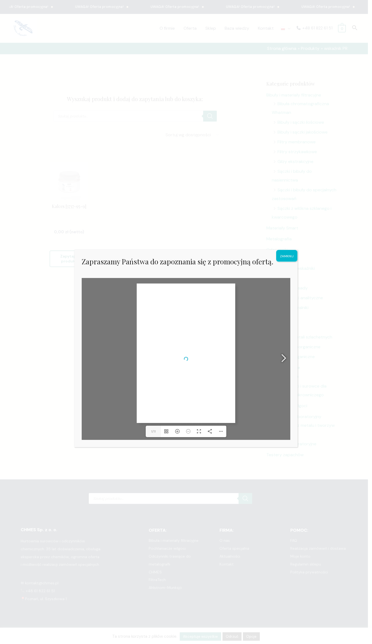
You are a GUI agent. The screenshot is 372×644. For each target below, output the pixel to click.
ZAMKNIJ (287, 256)
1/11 (153, 431)
